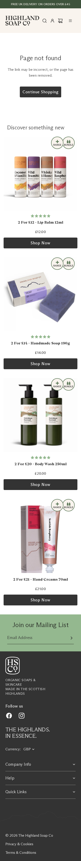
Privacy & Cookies (19, 844)
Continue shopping (40, 91)
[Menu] (70, 21)
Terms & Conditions (20, 852)
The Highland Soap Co (35, 835)
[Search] (45, 21)
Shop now (40, 242)
